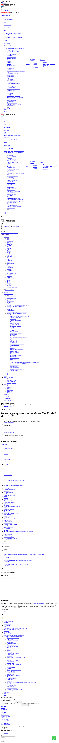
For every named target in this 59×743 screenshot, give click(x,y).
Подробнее (6, 557)
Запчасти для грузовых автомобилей (19, 316)
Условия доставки (5, 716)
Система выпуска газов (10, 487)
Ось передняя (7, 510)
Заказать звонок (5, 234)
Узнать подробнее (9, 432)
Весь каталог (4, 444)
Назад (8, 238)
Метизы (6, 499)
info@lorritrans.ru (7, 406)
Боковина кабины (8, 527)
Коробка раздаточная (9, 495)
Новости (3, 708)
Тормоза (6, 496)
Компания (9, 387)
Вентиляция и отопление (10, 524)
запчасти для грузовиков (37, 603)
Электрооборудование (9, 502)
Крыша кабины (8, 539)
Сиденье (6, 530)
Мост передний (8, 500)
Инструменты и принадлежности (12, 506)
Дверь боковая (7, 525)
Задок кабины (7, 535)
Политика (3, 712)
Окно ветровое (8, 523)
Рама (5, 507)
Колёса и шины (8, 516)
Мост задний (7, 512)
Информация (4, 717)
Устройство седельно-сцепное (11, 532)
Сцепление (7, 488)
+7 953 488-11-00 (5, 10)
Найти (2, 737)
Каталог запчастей (11, 296)
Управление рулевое (9, 509)
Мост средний (7, 520)
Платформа (7, 528)
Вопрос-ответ (4, 719)
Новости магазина (7, 700)
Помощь (3, 713)
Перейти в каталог (9, 422)
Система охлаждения (9, 489)
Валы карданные (8, 534)
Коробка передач (8, 493)
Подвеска (6, 505)
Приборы (6, 517)
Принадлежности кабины (10, 518)
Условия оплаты (5, 715)
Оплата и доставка (12, 380)
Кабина (6, 498)
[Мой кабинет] (1, 217)
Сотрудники (4, 709)
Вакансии (3, 710)
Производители (5, 720)
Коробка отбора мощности (11, 513)
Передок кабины (8, 521)
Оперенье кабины (8, 514)
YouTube (8, 409)
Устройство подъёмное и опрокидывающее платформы (18, 531)
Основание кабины (9, 537)
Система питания (8, 492)
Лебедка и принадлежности (11, 538)
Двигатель (6, 491)
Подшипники (7, 503)
